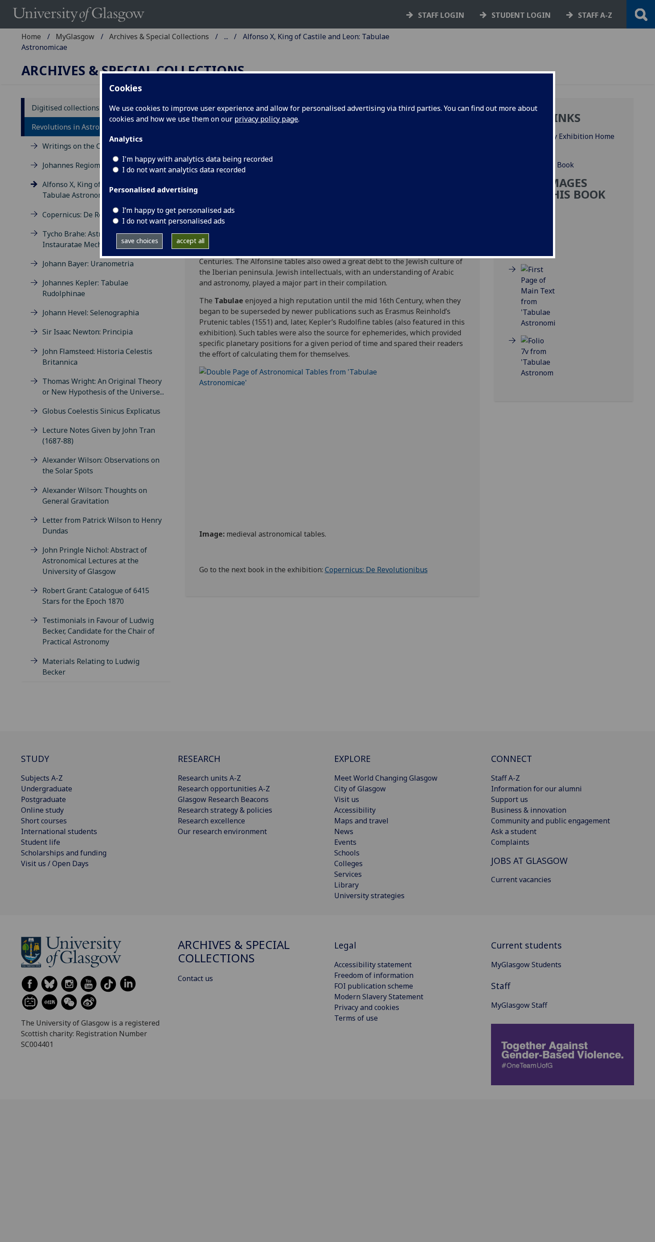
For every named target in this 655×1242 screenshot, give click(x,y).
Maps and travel (361, 821)
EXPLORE (352, 759)
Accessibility (355, 810)
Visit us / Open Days (55, 863)
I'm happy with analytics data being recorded (197, 159)
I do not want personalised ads (173, 221)
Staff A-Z (505, 778)
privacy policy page (266, 119)
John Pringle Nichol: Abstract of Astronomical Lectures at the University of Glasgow (94, 560)
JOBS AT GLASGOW (529, 861)
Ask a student (513, 831)
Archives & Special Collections (159, 36)
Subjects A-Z (42, 778)
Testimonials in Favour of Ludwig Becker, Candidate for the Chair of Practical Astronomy (98, 631)
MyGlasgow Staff (519, 1005)
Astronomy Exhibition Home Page (567, 141)
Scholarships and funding (63, 853)
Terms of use (356, 1018)
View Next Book (547, 165)
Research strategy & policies (225, 810)
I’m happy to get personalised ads (178, 210)
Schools (347, 853)
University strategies (369, 895)
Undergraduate (46, 789)
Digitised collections (65, 108)
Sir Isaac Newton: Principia (87, 332)
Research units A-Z (209, 778)
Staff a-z (595, 15)
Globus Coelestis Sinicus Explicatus (101, 411)
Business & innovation (528, 810)
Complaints (510, 842)
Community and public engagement (550, 821)
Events (345, 842)
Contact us (195, 978)
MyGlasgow (75, 36)
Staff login (441, 15)
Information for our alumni (536, 789)
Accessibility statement (373, 964)
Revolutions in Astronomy (75, 127)
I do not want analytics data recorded (184, 170)
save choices (139, 240)
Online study (42, 810)
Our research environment (222, 831)
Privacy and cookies (366, 1007)
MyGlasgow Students (526, 964)
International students (59, 831)
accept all (190, 240)
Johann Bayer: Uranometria (88, 264)
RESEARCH (199, 759)
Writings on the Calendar (84, 146)
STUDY (35, 759)
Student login (521, 15)
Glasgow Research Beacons (223, 799)
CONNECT (511, 759)
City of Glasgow (360, 789)
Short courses (44, 821)
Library (346, 885)
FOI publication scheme (373, 986)
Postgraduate (43, 799)
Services (348, 874)
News (343, 831)
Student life (40, 842)
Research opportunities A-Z (224, 789)
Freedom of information (373, 975)
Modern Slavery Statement (378, 997)
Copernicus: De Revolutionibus (93, 215)
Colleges (348, 863)
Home (31, 36)
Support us (509, 799)
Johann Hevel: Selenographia (90, 313)
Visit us (346, 799)
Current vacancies (521, 879)
